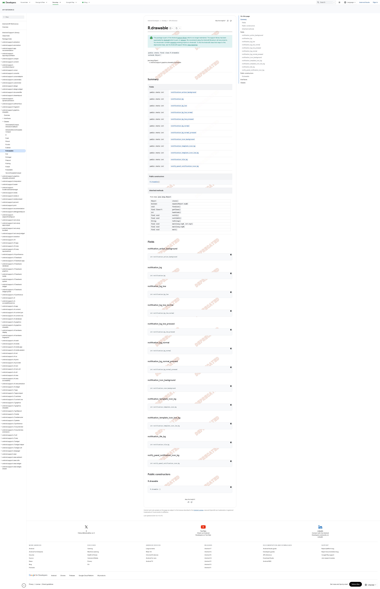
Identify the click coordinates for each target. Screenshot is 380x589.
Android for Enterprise (36, 552)
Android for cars (151, 558)
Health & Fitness (92, 555)
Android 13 (208, 561)
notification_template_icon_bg (183, 146)
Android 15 (208, 555)
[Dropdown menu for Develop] (61, 2)
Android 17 (208, 548)
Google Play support (328, 555)
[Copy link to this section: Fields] (156, 242)
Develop (55, 2)
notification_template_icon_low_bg (185, 153)
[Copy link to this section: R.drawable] (160, 481)
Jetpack (183, 40)
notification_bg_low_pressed (182, 119)
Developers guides (269, 552)
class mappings (192, 45)
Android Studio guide (269, 548)
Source (31, 558)
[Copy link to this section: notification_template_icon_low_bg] (182, 418)
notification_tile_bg (179, 159)
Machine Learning (93, 552)
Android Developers (153, 21)
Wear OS (149, 552)
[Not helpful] (230, 20)
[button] (13, 42)
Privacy (89, 561)
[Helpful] (227, 20)
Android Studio (364, 2)
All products (101, 575)
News (30, 561)
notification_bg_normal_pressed (183, 133)
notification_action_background (183, 92)
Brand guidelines (47, 584)
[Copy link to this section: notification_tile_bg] (168, 436)
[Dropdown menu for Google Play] (77, 2)
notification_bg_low (179, 106)
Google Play (70, 2)
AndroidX (167, 40)
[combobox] (326, 2)
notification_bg (177, 99)
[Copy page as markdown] (177, 28)
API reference (8, 10)
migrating (173, 42)
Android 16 (208, 552)
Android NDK (267, 561)
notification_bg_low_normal (182, 112)
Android (31, 548)
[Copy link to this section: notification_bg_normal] (171, 343)
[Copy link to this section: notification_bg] (164, 267)
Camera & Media (92, 558)
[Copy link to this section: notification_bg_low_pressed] (176, 324)
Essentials (24, 2)
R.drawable (154, 182)
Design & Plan (40, 2)
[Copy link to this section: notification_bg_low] (168, 286)
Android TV (149, 561)
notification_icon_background (182, 139)
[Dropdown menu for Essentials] (30, 2)
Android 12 (208, 564)
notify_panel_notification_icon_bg (185, 166)
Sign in (375, 2)
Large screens (150, 548)
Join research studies (328, 558)
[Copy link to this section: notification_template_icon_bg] (178, 399)
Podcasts (32, 567)
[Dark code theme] (231, 254)
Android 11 (208, 567)
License (38, 584)
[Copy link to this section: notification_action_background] (179, 249)
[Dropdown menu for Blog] (90, 2)
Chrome (62, 575)
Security (31, 555)
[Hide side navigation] (24, 585)
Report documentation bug (330, 552)
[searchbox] (13, 17)
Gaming (90, 548)
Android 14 (208, 558)
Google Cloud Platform (86, 575)
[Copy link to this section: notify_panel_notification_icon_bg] (181, 455)
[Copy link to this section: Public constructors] (172, 474)
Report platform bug (328, 548)
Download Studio (268, 558)
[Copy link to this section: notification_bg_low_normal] (175, 305)
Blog (85, 2)
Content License (198, 510)
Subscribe (356, 584)
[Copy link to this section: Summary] (160, 79)
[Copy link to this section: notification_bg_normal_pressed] (180, 361)
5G (88, 564)
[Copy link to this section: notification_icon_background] (177, 380)
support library (182, 38)
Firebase (72, 575)
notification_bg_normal (180, 126)
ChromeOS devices (152, 555)
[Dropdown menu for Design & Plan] (47, 2)
